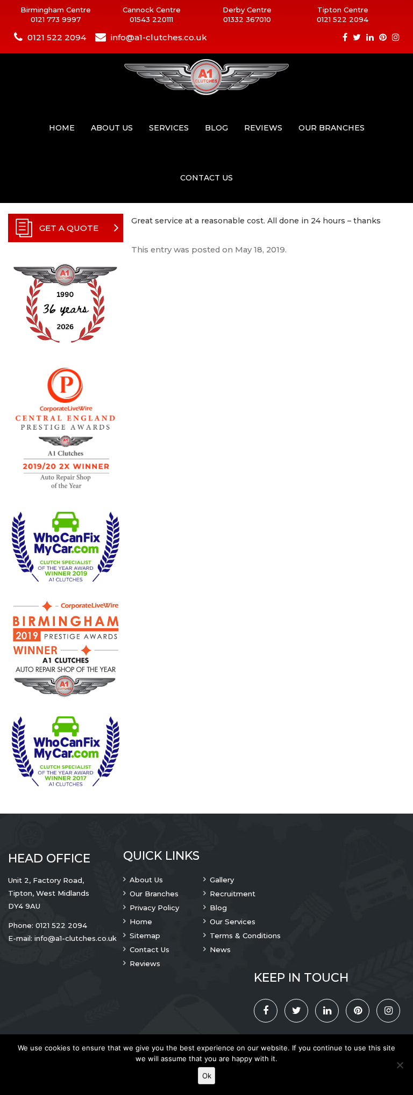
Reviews (263, 128)
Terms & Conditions (245, 935)
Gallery (222, 879)
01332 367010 (247, 19)
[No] (399, 1065)
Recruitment (232, 893)
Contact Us (206, 178)
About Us (112, 128)
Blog (216, 128)
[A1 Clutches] (206, 78)
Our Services (232, 921)
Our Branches (331, 128)
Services (169, 128)
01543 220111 (151, 19)
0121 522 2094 (342, 19)
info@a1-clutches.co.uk (159, 37)
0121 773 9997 (56, 19)
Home (62, 128)
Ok (206, 1075)
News (220, 949)
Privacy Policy (154, 907)
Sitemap (145, 935)
